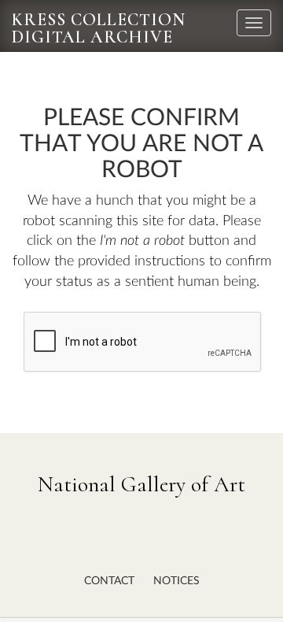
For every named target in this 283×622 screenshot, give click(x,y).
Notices (176, 581)
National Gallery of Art (141, 484)
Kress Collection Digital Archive (99, 28)
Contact (109, 581)
